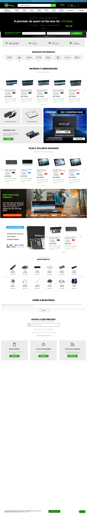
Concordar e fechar (54, 511)
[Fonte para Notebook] (10, 115)
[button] (42, 28)
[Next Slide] (83, 57)
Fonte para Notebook (10, 121)
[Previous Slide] (3, 57)
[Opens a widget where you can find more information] (82, 511)
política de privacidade (25, 511)
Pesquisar (76, 33)
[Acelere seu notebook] (25, 236)
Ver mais (43, 310)
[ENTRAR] (70, 5)
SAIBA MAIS (44, 356)
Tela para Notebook (32, 121)
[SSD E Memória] (65, 125)
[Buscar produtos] (53, 5)
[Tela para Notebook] (32, 115)
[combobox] (37, 5)
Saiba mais (14, 356)
